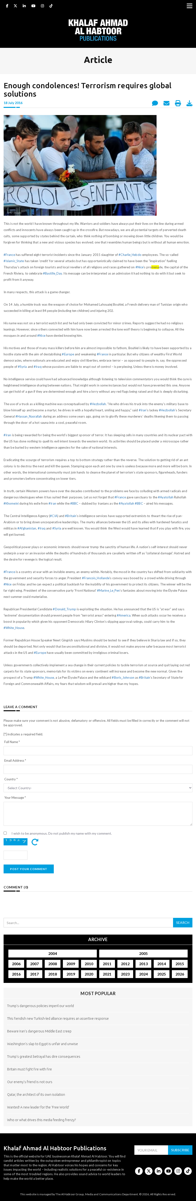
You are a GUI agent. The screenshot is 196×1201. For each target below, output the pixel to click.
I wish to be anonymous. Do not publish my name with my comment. (61, 833)
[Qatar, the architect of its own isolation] (98, 1102)
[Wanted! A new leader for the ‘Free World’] (98, 1115)
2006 (16, 963)
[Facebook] (7, 6)
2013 (143, 963)
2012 (125, 963)
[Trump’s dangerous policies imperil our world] (98, 1013)
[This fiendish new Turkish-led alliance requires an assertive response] (98, 1026)
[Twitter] (15, 6)
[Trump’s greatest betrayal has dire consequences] (98, 1064)
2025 (161, 974)
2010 (89, 963)
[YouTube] (33, 6)
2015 (179, 963)
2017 (34, 974)
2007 (34, 963)
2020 (89, 974)
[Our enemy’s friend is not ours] (98, 1089)
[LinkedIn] (24, 6)
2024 (143, 974)
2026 (179, 974)
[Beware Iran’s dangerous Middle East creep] (98, 1039)
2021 (107, 974)
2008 (52, 963)
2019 (70, 974)
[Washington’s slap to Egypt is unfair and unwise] (98, 1051)
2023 (125, 974)
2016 (16, 974)
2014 (161, 963)
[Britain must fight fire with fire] (98, 1077)
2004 (52, 953)
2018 (52, 974)
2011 (107, 963)
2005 (143, 953)
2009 (70, 963)
